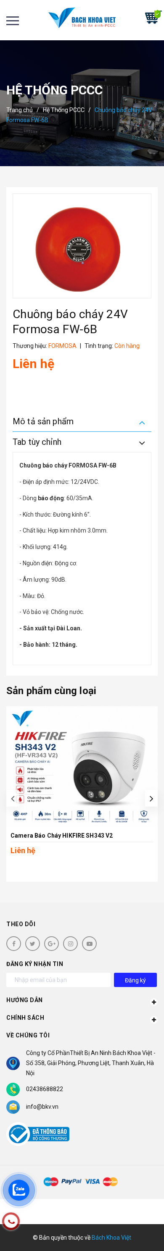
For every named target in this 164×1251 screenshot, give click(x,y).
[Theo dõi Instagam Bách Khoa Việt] (70, 943)
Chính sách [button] (25, 1017)
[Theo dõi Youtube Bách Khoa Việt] (89, 943)
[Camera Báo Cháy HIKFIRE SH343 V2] (82, 766)
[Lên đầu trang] (135, 1232)
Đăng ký (135, 980)
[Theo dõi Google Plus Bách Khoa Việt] (51, 943)
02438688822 (44, 1089)
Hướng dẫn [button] (24, 1000)
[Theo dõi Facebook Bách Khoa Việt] (13, 943)
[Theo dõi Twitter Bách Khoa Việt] (32, 943)
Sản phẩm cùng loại (51, 691)
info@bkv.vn (42, 1106)
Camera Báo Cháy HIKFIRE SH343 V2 (62, 835)
